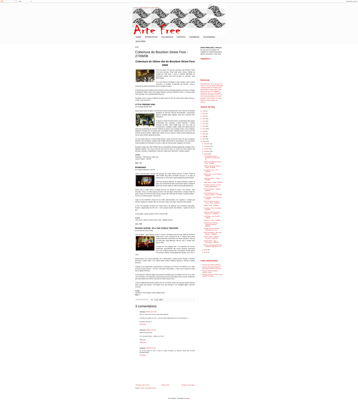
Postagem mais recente (143, 385)
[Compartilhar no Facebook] (160, 300)
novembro (207, 146)
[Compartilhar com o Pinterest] (162, 300)
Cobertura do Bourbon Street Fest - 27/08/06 (212, 162)
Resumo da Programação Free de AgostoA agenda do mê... (213, 245)
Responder (143, 324)
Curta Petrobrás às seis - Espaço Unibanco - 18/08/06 (213, 193)
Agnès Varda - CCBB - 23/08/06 (213, 182)
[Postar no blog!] (157, 300)
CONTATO (181, 37)
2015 (204, 118)
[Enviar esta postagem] (151, 299)
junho (206, 252)
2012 (204, 126)
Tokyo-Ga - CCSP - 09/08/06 (212, 220)
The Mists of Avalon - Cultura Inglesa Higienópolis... (212, 185)
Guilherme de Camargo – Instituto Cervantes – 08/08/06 (211, 224)
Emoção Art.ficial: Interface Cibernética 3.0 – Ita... (211, 229)
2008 (204, 136)
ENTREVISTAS (151, 37)
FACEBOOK (194, 37)
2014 (204, 121)
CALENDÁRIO (209, 37)
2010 (204, 131)
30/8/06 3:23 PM (151, 330)
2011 (204, 129)
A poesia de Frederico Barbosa (211, 264)
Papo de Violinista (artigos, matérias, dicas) (210, 271)
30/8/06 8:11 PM (151, 348)
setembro (207, 151)
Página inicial (165, 385)
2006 (204, 141)
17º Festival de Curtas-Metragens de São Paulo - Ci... (212, 157)
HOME (138, 37)
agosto (206, 154)
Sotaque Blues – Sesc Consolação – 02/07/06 (211, 241)
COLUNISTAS (167, 37)
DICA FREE (140, 41)
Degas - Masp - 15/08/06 (211, 205)
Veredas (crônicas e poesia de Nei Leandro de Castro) (212, 275)
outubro (206, 149)
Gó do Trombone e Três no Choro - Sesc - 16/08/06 (212, 202)
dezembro (207, 143)
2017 (204, 113)
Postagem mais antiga (187, 385)
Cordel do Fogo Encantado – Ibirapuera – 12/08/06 (212, 212)
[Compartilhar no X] (159, 300)
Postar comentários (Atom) (148, 388)
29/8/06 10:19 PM (151, 312)
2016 (204, 116)
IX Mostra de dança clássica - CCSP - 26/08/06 (212, 166)
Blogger (187, 398)
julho (205, 249)
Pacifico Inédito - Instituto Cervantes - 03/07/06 (211, 237)
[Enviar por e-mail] (155, 300)
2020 (204, 111)
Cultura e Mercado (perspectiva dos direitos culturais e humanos (211, 267)
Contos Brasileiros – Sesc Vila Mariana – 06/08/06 (212, 233)
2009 (204, 134)
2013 (204, 123)
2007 (204, 139)
